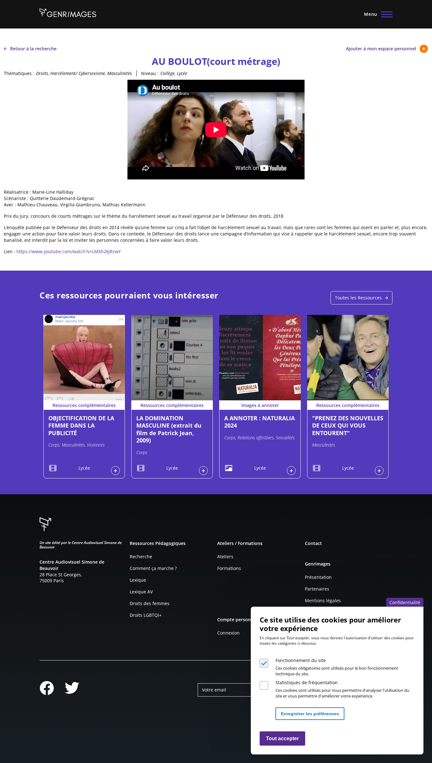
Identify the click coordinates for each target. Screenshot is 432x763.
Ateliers (225, 556)
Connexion (228, 633)
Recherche (141, 556)
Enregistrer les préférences (310, 713)
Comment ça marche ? (153, 568)
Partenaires (317, 589)
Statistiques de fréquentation (306, 682)
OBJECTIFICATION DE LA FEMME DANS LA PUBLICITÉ (81, 425)
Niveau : (149, 73)
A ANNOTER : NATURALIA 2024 (259, 421)
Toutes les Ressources (358, 298)
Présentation (318, 577)
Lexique (138, 580)
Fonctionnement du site (300, 660)
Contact (313, 543)
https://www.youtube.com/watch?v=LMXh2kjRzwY (68, 251)
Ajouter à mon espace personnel (381, 49)
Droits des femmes (150, 603)
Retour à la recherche (33, 49)
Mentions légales (323, 600)
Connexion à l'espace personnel (115, 470)
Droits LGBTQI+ (146, 615)
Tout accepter (282, 738)
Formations (229, 568)
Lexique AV (141, 592)
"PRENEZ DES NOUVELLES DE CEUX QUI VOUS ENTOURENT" (347, 425)
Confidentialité (404, 602)
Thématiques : (19, 73)
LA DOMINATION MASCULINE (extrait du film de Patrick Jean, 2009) (168, 429)
